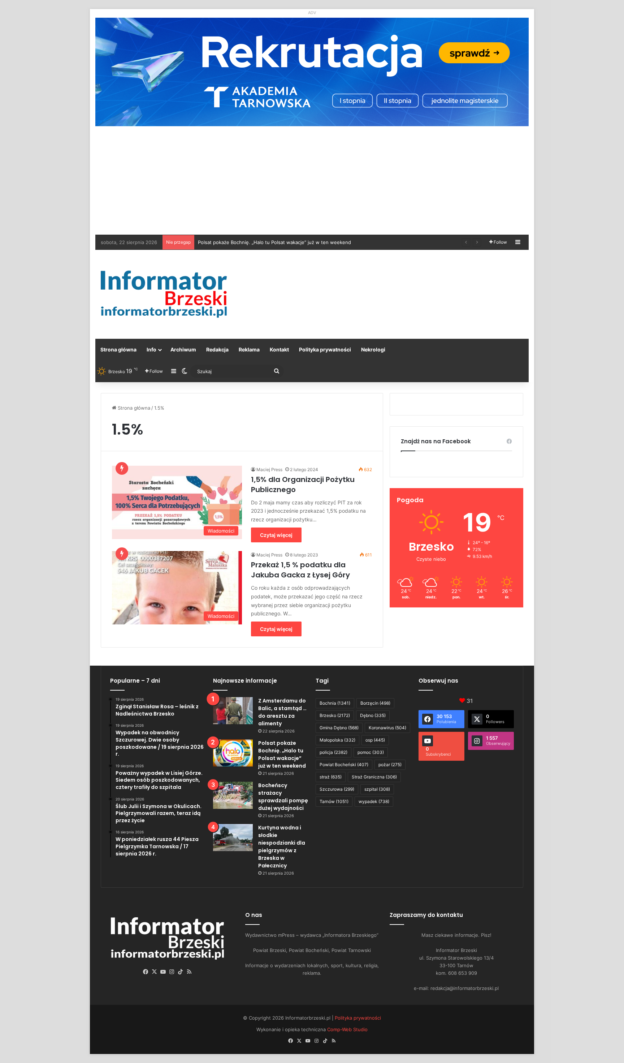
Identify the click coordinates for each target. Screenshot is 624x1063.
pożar (390, 764)
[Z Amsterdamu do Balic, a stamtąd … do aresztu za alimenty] (233, 710)
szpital (377, 789)
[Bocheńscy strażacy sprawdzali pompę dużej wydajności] (233, 795)
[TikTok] (180, 972)
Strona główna (118, 349)
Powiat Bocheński (344, 764)
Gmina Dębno (339, 727)
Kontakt (279, 349)
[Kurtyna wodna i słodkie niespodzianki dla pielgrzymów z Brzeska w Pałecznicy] (233, 837)
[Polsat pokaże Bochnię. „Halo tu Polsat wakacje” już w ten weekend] (233, 753)
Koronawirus (387, 727)
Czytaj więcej (276, 535)
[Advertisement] (312, 180)
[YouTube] (163, 972)
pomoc (371, 752)
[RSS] (189, 972)
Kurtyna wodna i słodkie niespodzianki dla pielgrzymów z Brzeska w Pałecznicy (281, 846)
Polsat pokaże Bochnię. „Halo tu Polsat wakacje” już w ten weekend (282, 754)
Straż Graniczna (374, 777)
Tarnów (334, 801)
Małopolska (337, 740)
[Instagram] (172, 972)
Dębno (373, 715)
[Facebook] (146, 972)
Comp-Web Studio (347, 1029)
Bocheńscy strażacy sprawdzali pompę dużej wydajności (261, 242)
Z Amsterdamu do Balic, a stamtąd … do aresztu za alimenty (282, 712)
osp (375, 740)
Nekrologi (373, 349)
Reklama (249, 349)
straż (331, 777)
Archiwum (183, 349)
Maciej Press (269, 469)
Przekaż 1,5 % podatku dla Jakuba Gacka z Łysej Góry (300, 570)
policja (333, 752)
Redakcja (217, 349)
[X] (154, 972)
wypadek (374, 801)
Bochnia (335, 703)
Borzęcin (375, 703)
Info (151, 349)
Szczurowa (337, 789)
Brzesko (335, 715)
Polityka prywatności (325, 349)
